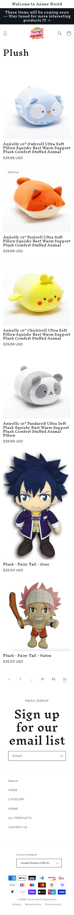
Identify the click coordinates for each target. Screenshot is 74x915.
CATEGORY (16, 799)
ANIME (13, 809)
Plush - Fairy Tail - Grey (26, 564)
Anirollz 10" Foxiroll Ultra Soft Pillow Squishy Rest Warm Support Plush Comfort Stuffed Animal (37, 241)
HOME (12, 790)
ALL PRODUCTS (19, 818)
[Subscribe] (61, 756)
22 (53, 679)
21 (42, 679)
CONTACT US (17, 827)
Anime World (35, 899)
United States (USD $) (35, 863)
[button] (5, 33)
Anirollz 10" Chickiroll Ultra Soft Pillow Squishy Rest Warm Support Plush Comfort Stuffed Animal (37, 334)
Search (13, 781)
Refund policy (33, 904)
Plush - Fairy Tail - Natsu (27, 655)
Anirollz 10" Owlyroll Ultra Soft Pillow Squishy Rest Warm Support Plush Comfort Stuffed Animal (37, 148)
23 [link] (65, 679)
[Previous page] (9, 679)
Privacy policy (53, 904)
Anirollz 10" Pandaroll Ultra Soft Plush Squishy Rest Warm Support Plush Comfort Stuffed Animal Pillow (36, 429)
